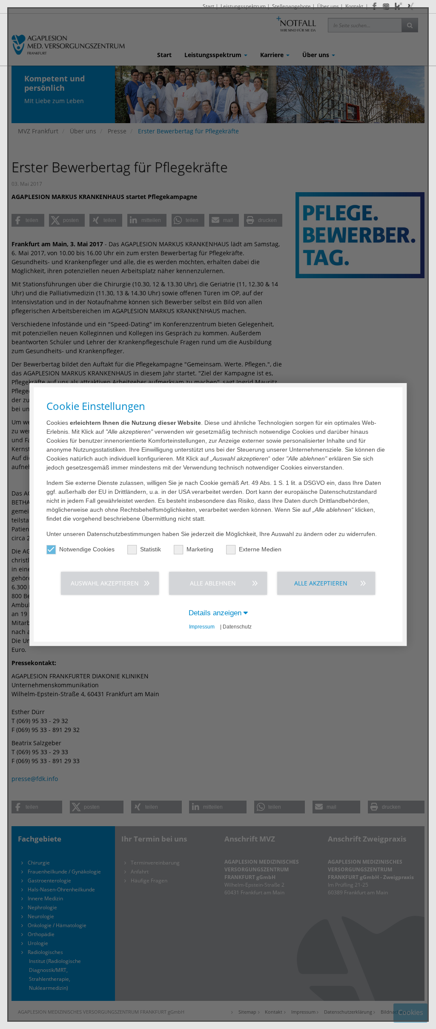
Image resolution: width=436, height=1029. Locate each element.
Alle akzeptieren (320, 583)
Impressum (202, 627)
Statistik (150, 549)
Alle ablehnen (213, 583)
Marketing (199, 549)
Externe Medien (260, 549)
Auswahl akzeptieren (105, 583)
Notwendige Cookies (87, 549)
